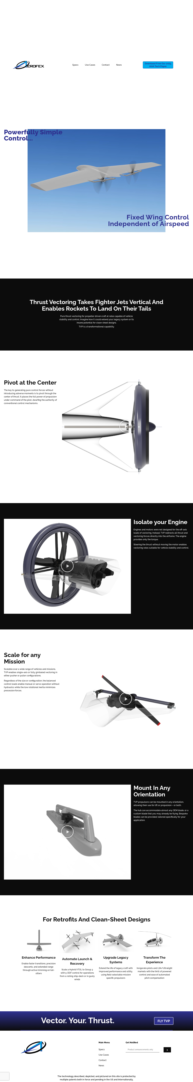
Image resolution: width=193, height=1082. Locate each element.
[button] (125, 427)
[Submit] (167, 1049)
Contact (106, 65)
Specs (75, 65)
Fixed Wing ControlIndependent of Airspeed (148, 220)
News (119, 65)
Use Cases (90, 65)
